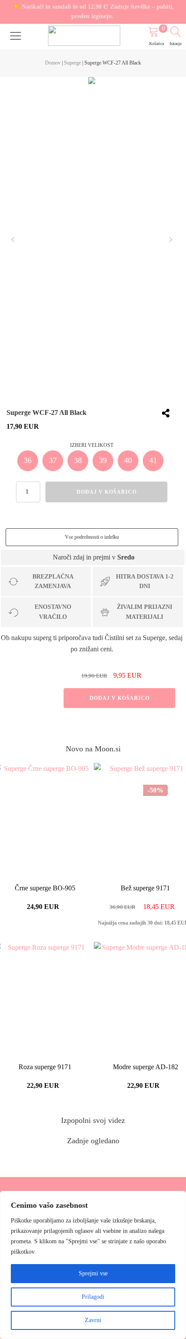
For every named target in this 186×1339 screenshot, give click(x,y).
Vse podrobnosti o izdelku (92, 537)
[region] (93, 1265)
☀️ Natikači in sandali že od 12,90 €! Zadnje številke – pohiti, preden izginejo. (93, 11)
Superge (72, 63)
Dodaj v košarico (120, 698)
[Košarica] (157, 33)
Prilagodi (93, 1297)
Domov (53, 63)
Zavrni (93, 1320)
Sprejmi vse (93, 1273)
